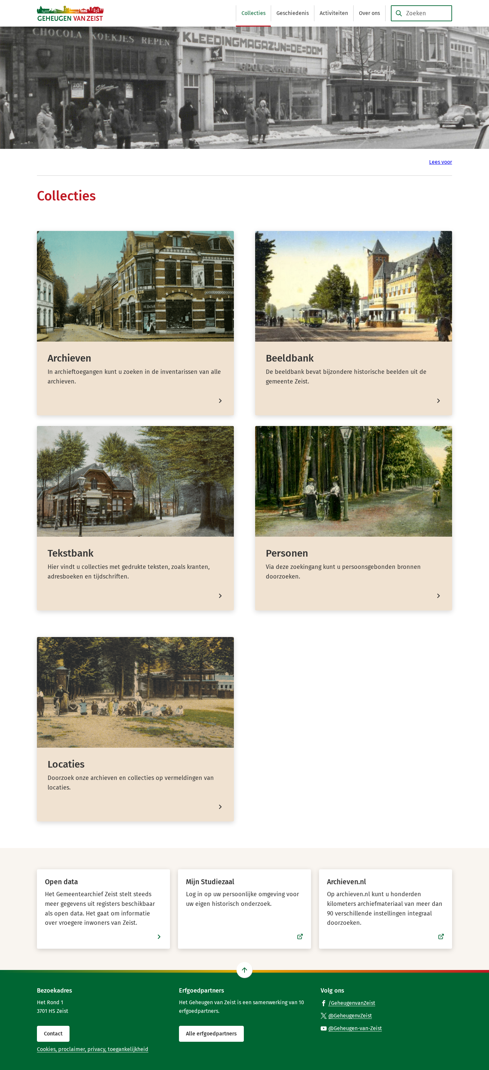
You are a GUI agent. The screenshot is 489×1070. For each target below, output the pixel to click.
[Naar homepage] (70, 13)
